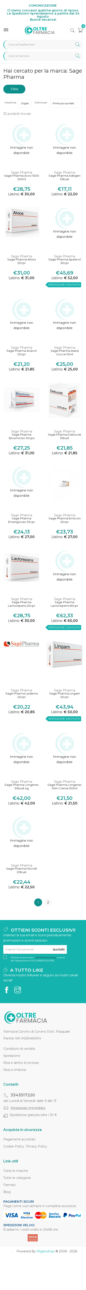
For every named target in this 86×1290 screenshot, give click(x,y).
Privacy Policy (36, 1146)
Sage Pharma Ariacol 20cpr (21, 352)
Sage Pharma (21, 172)
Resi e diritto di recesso (21, 1063)
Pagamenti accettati (19, 1139)
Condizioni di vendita (19, 1049)
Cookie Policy (13, 1146)
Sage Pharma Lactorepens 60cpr (64, 604)
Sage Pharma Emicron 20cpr (65, 520)
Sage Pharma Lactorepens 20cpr (21, 604)
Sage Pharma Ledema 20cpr (21, 695)
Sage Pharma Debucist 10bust (64, 436)
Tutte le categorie (17, 1178)
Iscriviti (59, 949)
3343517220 (23, 1095)
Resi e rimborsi (14, 1070)
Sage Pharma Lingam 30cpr (64, 695)
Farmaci (9, 1185)
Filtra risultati (14, 90)
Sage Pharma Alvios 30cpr (21, 261)
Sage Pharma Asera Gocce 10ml (64, 352)
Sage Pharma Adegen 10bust (64, 177)
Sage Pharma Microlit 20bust (21, 870)
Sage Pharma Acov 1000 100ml (21, 177)
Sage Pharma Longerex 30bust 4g (21, 786)
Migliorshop (45, 1251)
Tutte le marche (15, 1171)
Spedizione (11, 1056)
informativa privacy (45, 957)
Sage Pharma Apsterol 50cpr (64, 261)
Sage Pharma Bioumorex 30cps (21, 436)
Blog (7, 1192)
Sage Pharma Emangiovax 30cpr (21, 520)
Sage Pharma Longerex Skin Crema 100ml (64, 786)
